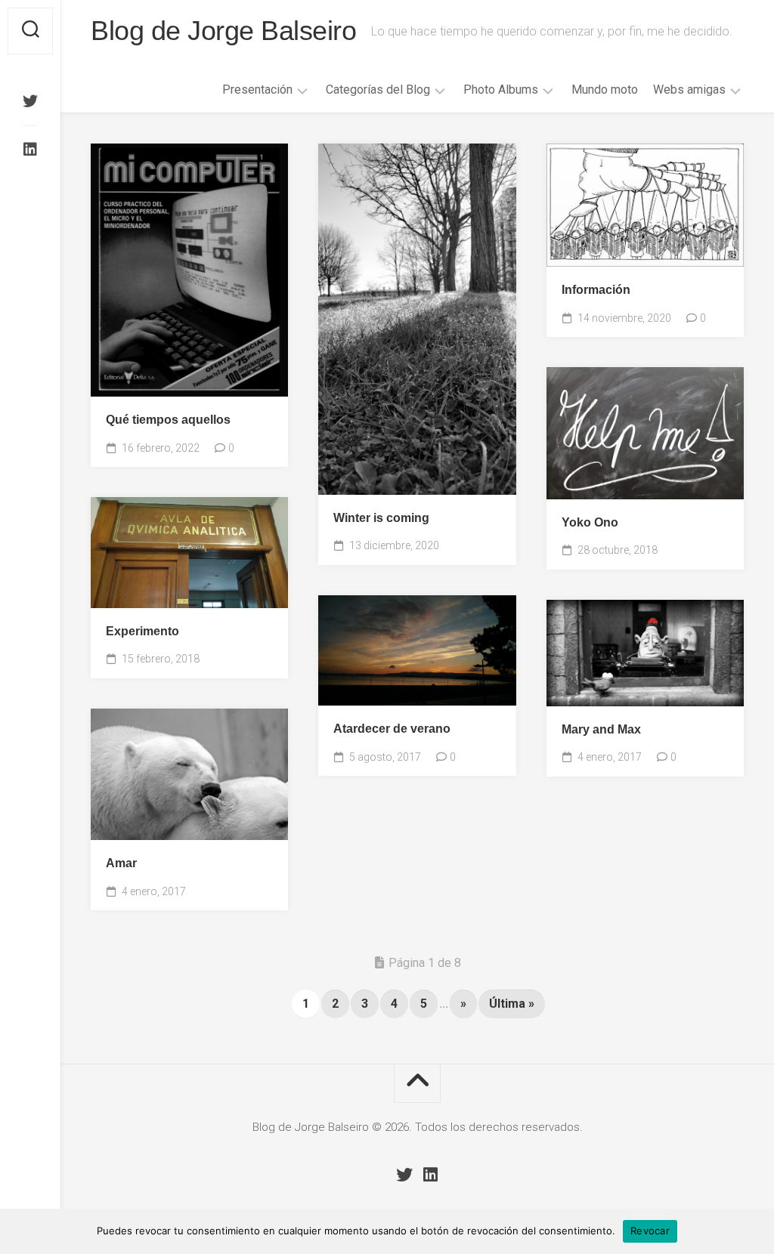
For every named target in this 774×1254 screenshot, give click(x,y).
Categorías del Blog (378, 89)
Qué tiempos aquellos (168, 419)
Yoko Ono (590, 522)
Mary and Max (601, 729)
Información (596, 289)
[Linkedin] (30, 149)
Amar (121, 863)
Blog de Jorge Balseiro (223, 30)
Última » (511, 1003)
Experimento (142, 631)
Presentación (257, 89)
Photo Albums (500, 89)
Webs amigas (689, 89)
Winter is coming (381, 517)
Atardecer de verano (391, 728)
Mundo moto (604, 89)
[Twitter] (30, 101)
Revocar (650, 1231)
